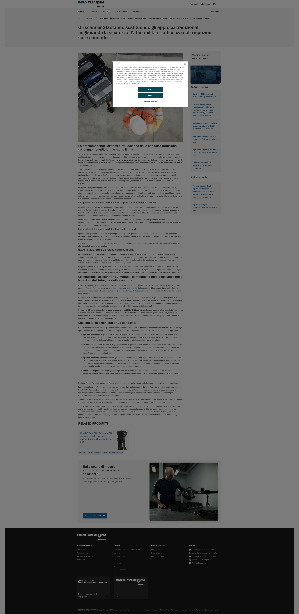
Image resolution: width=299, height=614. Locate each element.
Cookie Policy (124, 83)
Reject (150, 95)
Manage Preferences (150, 101)
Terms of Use (135, 83)
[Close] (185, 64)
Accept (150, 89)
